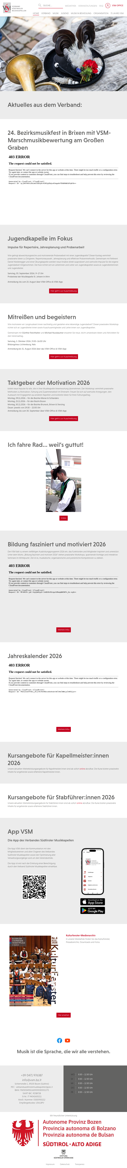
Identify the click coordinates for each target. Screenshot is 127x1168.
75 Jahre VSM (117, 13)
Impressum (50, 1164)
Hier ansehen (63, 1015)
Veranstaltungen (87, 6)
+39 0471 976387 (32, 1075)
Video (63, 518)
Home (36, 13)
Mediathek (70, 6)
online (82, 769)
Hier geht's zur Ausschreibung (63, 291)
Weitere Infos (63, 629)
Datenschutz (65, 1164)
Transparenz (79, 1164)
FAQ (101, 6)
